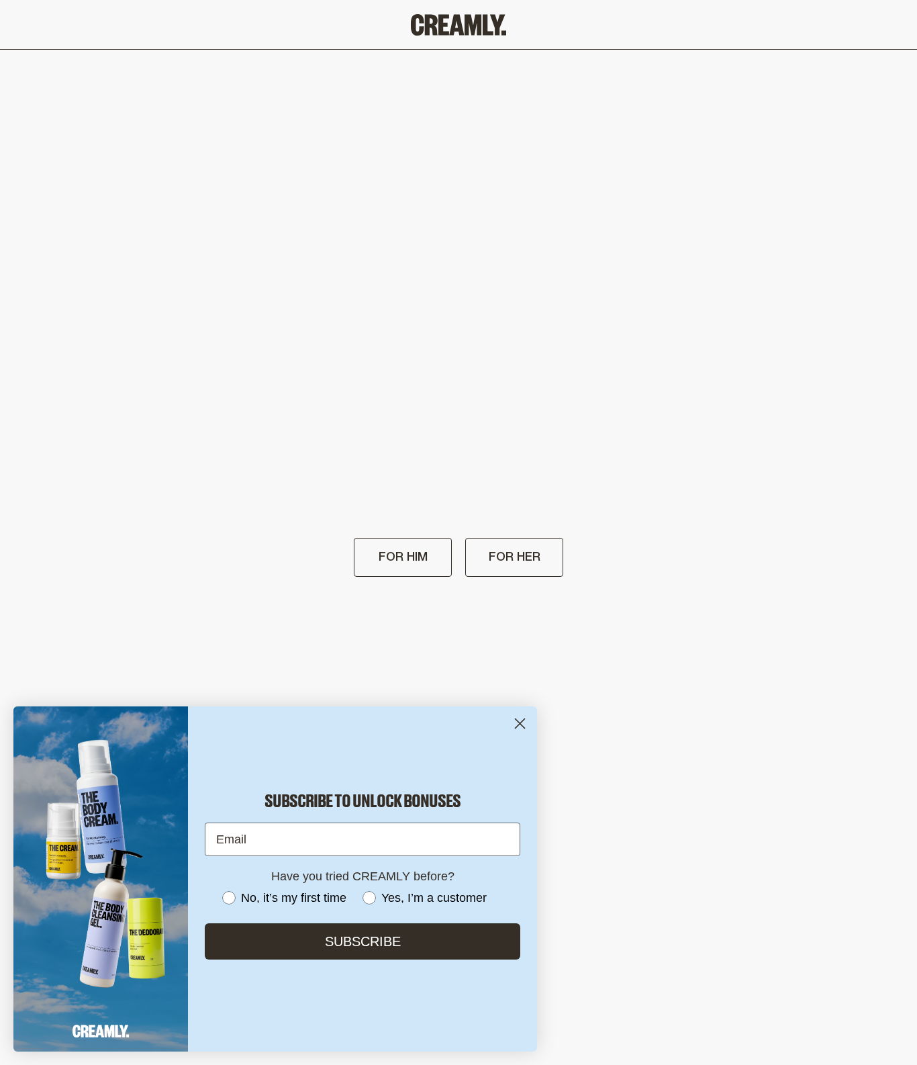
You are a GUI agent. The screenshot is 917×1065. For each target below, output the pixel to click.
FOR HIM (403, 557)
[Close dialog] (520, 723)
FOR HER (514, 557)
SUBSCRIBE (363, 941)
